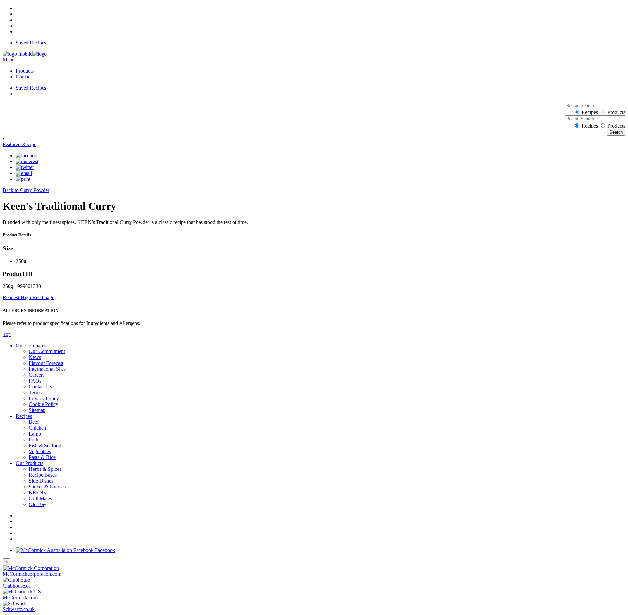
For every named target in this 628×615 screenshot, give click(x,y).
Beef (34, 422)
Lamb (35, 433)
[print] (23, 179)
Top (7, 334)
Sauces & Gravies (47, 486)
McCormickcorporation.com (32, 574)
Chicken (37, 428)
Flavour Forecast (46, 363)
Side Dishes (41, 481)
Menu (9, 59)
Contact (24, 76)
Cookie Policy (43, 404)
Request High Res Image (28, 297)
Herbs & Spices (45, 469)
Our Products (29, 463)
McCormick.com (20, 597)
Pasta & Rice (42, 457)
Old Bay (37, 504)
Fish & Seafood (45, 445)
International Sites (47, 369)
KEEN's (37, 492)
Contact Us (40, 386)
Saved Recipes (31, 42)
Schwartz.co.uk (19, 609)
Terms (35, 392)
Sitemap (37, 410)
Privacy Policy (44, 398)
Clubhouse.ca (17, 586)
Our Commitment (47, 351)
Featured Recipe (19, 144)
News (35, 357)
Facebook (104, 550)
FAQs (35, 381)
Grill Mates (40, 498)
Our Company (30, 345)
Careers (36, 375)
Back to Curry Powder (26, 190)
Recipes (590, 112)
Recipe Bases (43, 475)
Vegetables (40, 451)
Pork (34, 439)
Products (25, 71)
